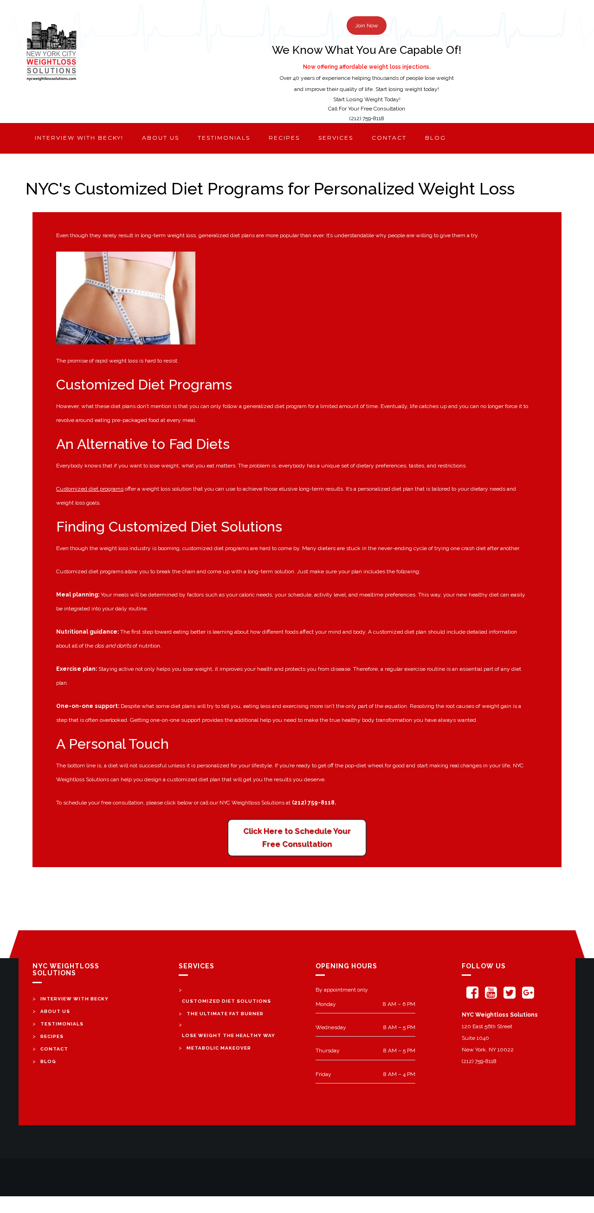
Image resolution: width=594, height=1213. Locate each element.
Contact (389, 137)
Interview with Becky (74, 998)
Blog (435, 137)
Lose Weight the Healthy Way (228, 1035)
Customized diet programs (89, 489)
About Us (55, 1011)
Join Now (366, 25)
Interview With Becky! (79, 137)
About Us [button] (160, 137)
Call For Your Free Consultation (366, 108)
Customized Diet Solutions (226, 1001)
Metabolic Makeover (219, 1048)
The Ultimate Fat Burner (225, 1013)
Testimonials (224, 137)
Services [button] (335, 137)
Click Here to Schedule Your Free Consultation (297, 837)
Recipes (284, 137)
